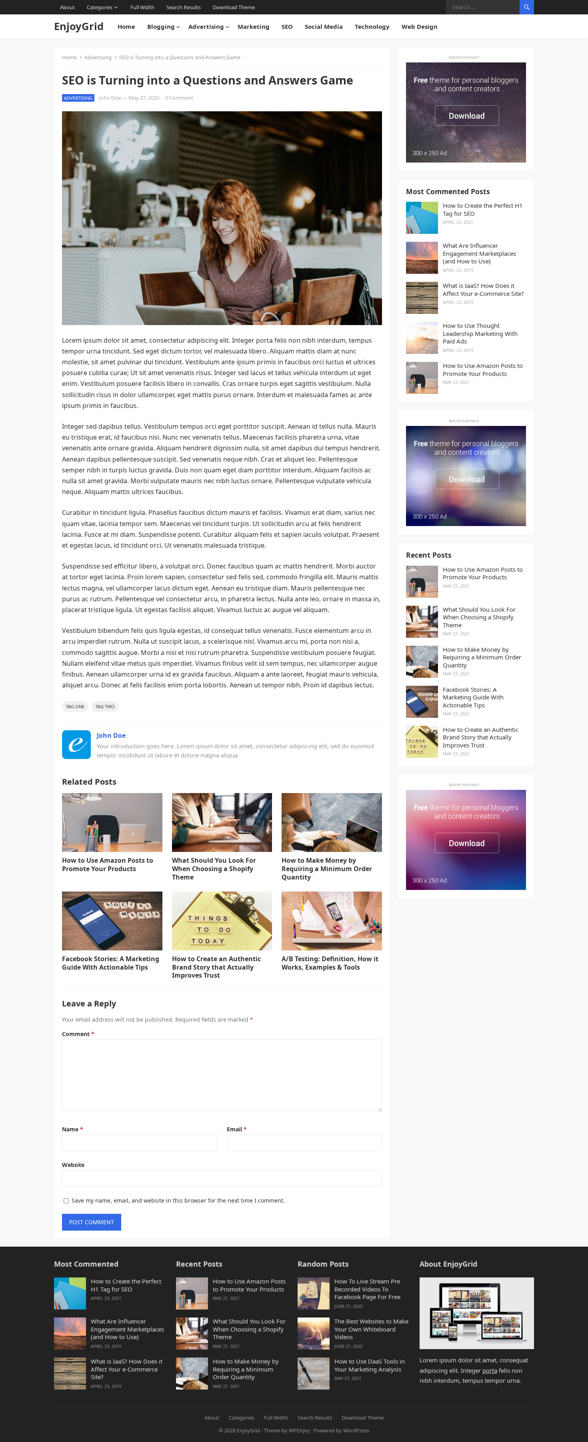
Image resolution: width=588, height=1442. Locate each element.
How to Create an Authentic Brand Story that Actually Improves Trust (216, 967)
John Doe (110, 97)
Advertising (206, 26)
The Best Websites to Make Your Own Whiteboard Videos (371, 1329)
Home (126, 26)
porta (489, 1370)
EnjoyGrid (79, 26)
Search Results (183, 7)
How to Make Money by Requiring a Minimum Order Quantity (327, 869)
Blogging (161, 26)
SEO (287, 26)
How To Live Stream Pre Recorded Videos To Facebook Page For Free (367, 1289)
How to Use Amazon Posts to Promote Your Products (107, 864)
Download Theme (234, 7)
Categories (99, 7)
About (67, 7)
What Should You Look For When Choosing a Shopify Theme (214, 869)
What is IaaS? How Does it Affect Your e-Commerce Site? (483, 289)
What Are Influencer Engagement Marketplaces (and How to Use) (479, 253)
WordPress (356, 1430)
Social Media (324, 26)
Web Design (420, 26)
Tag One (75, 706)
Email (237, 1129)
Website (73, 1165)
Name (72, 1129)
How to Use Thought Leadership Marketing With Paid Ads (480, 333)
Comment (78, 1034)
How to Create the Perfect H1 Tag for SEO (483, 209)
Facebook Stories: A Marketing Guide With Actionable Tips (110, 963)
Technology (372, 26)
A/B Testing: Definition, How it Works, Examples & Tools (330, 963)
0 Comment (179, 97)
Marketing (254, 26)
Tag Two (105, 706)
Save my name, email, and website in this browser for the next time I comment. (178, 1200)
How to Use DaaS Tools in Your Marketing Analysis (369, 1365)
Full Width (142, 7)
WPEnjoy (299, 1430)
